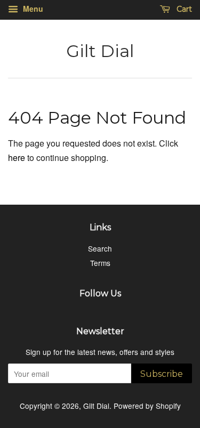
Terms (100, 262)
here (16, 157)
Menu (32, 8)
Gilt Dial (100, 51)
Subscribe (161, 374)
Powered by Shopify (147, 405)
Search (100, 248)
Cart (183, 9)
